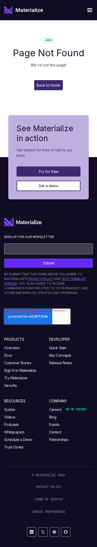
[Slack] (54, 532)
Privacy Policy (48, 487)
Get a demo (48, 186)
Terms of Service (48, 499)
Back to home (48, 85)
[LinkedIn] (31, 532)
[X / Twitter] (43, 532)
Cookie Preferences (48, 512)
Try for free (48, 171)
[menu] (90, 10)
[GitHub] (65, 532)
